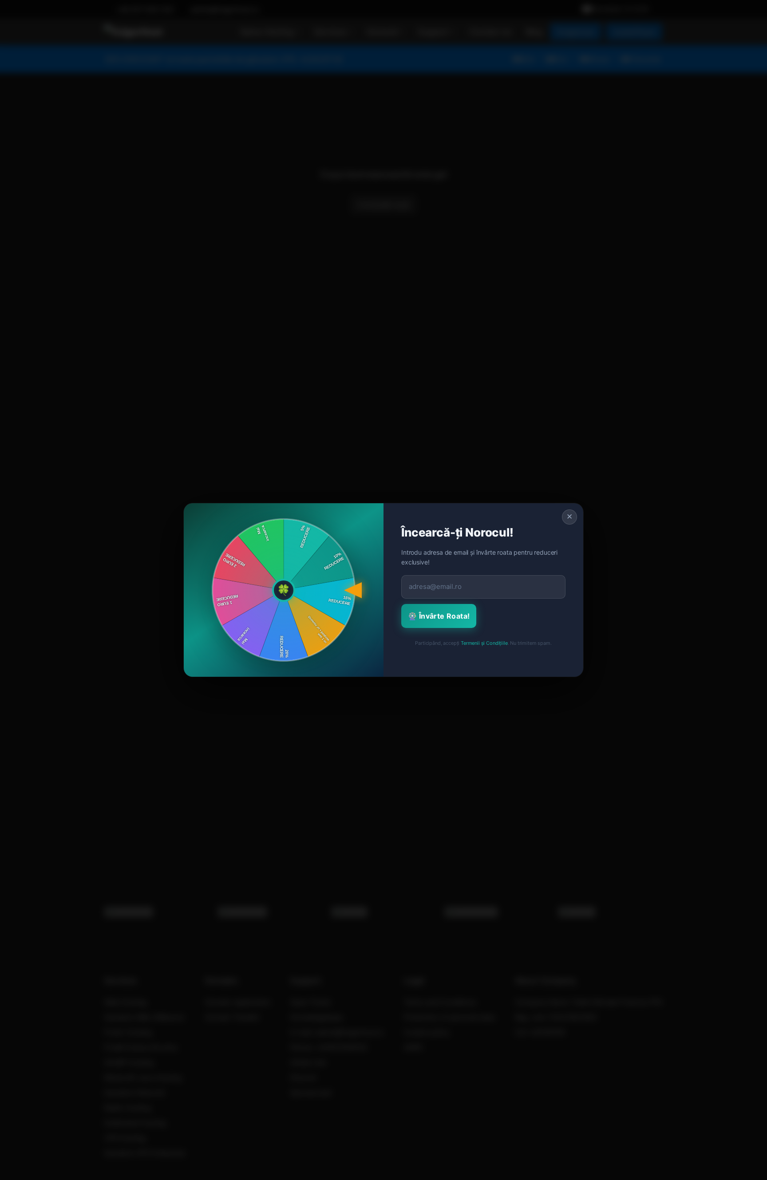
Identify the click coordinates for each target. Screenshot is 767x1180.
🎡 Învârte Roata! (439, 616)
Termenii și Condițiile (484, 643)
